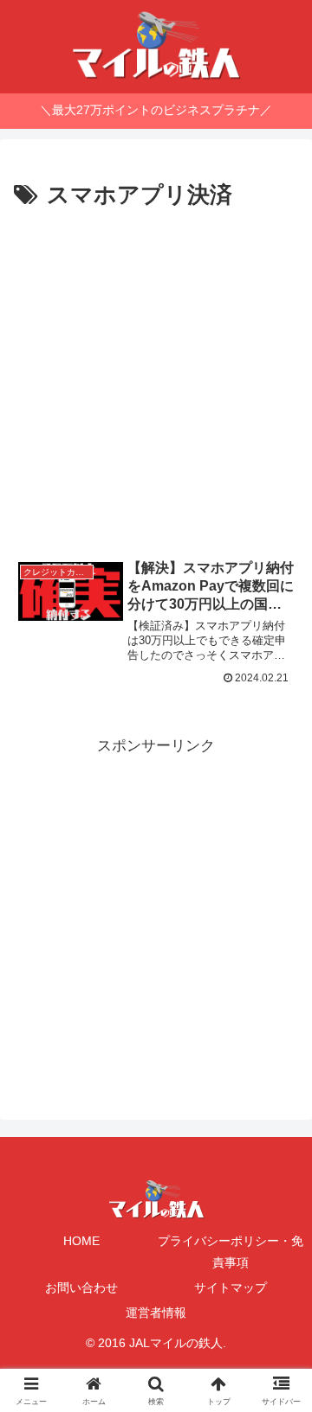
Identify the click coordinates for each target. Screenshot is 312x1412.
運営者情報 (156, 1312)
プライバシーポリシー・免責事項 (230, 1251)
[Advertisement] (156, 379)
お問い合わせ (81, 1287)
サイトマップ (230, 1287)
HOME (81, 1241)
